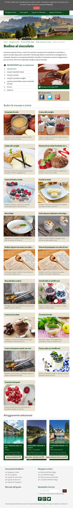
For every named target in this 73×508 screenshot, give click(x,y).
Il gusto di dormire (55, 12)
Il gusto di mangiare (14, 482)
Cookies (56, 504)
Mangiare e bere (10, 12)
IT (66, 3)
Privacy (49, 504)
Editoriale (42, 504)
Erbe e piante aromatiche (49, 477)
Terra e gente (23, 12)
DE (64, 3)
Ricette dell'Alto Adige (48, 472)
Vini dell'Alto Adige (47, 475)
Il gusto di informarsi (38, 12)
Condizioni (64, 504)
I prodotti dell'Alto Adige (49, 480)
